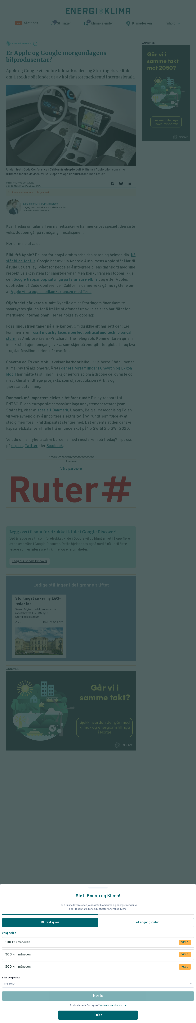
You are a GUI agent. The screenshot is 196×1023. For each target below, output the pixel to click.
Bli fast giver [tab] (50, 922)
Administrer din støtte (113, 1005)
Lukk (98, 1015)
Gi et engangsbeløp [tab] (145, 922)
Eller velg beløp (11, 977)
